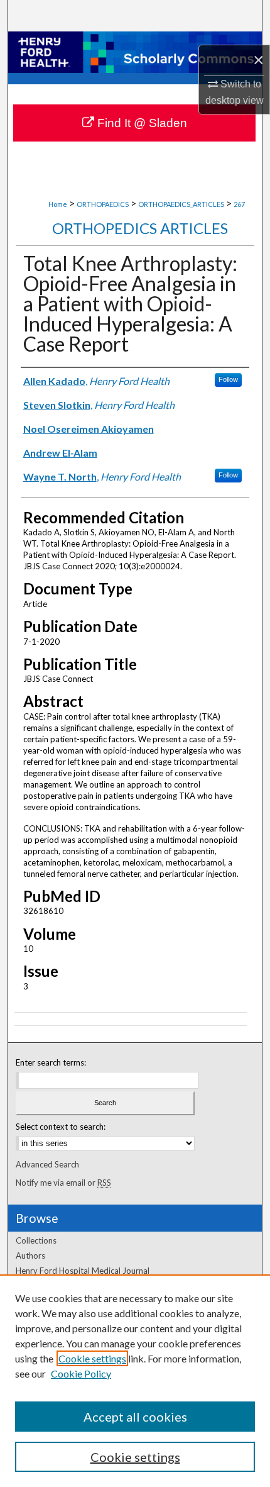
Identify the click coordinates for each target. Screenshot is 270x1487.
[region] (135, 1380)
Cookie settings (92, 1358)
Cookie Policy (81, 1373)
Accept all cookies (135, 1416)
